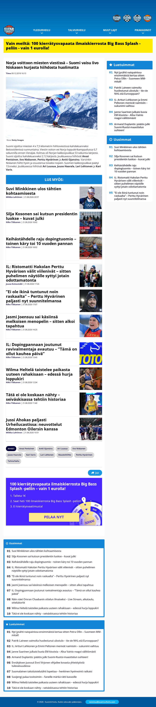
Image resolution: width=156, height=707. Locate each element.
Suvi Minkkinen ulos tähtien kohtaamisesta (33, 191)
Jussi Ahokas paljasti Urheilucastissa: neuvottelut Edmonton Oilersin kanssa (34, 424)
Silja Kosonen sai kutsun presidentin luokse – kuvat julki (41, 216)
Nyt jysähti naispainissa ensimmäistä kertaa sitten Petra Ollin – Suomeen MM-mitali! (56, 633)
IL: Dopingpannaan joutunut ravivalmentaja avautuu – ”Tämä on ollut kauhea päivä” (41, 349)
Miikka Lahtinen (14, 197)
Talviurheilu (76, 30)
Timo (8, 73)
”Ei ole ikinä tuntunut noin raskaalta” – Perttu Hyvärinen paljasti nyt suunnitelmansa (35, 296)
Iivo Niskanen (79, 448)
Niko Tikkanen (13, 222)
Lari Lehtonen (46, 454)
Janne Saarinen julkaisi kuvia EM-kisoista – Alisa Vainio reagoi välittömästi (54, 651)
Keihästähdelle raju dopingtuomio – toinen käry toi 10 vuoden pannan (41, 241)
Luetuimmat (17, 624)
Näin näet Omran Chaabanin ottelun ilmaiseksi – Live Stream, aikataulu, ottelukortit (53, 601)
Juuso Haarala (14, 454)
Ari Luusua (62, 448)
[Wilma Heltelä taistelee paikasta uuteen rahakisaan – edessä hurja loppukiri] (91, 378)
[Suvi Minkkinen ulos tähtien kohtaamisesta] (91, 198)
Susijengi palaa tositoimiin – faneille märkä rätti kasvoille (44, 677)
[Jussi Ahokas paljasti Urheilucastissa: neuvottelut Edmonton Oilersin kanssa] (90, 429)
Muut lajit (110, 30)
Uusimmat (15, 543)
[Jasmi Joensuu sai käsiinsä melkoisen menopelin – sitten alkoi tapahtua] (91, 326)
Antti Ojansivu (46, 448)
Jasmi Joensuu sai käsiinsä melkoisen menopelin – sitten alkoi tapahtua (40, 321)
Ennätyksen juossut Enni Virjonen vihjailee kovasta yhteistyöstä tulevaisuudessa (48, 664)
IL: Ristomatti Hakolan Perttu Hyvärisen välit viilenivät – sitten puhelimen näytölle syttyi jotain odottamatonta (38, 273)
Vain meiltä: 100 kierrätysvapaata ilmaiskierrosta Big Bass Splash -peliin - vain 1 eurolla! (73, 46)
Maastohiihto (64, 454)
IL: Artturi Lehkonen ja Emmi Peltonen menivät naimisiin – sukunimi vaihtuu (55, 646)
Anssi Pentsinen (26, 448)
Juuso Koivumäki (14, 284)
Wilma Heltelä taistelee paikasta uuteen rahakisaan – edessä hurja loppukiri (39, 374)
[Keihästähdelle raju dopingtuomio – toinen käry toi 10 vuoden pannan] (91, 248)
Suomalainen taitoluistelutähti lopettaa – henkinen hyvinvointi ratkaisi (52, 671)
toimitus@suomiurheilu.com (102, 702)
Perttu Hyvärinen (84, 454)
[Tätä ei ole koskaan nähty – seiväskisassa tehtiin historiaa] (91, 404)
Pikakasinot (143, 30)
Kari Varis (30, 454)
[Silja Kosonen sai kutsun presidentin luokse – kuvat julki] (91, 223)
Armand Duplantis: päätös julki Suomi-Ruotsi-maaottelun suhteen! (50, 657)
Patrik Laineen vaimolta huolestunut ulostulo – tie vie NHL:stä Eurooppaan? (55, 640)
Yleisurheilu (41, 30)
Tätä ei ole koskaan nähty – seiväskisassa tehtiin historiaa (36, 397)
